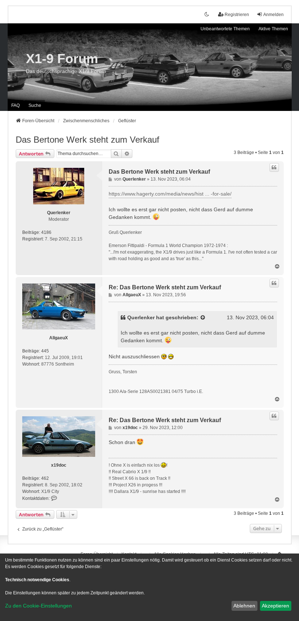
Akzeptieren (275, 606)
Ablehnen (244, 606)
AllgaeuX (58, 337)
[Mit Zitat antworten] (274, 167)
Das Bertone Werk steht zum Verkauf (87, 139)
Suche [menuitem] (34, 105)
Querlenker (58, 212)
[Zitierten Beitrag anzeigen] (203, 317)
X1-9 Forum (62, 58)
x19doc (58, 465)
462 (45, 478)
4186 (46, 232)
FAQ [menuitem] (15, 105)
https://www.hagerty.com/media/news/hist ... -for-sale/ (170, 194)
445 (45, 351)
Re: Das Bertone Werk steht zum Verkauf (165, 287)
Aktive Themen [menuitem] (273, 28)
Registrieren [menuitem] (237, 14)
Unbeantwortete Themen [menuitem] (225, 28)
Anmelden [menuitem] (273, 14)
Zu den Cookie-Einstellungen (38, 606)
